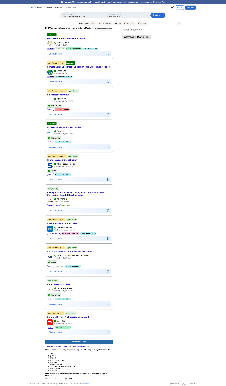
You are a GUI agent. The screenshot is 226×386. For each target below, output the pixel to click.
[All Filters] (179, 23)
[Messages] (172, 7)
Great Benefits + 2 (88, 233)
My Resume (59, 8)
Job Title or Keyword (69, 14)
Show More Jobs (79, 342)
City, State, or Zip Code (114, 14)
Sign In (179, 7)
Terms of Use (64, 383)
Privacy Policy (52, 383)
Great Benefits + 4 (63, 299)
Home (49, 8)
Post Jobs (190, 7)
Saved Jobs (71, 8)
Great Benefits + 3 (63, 142)
